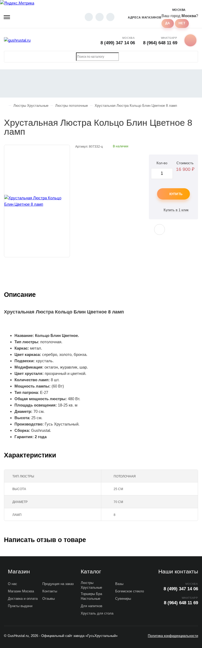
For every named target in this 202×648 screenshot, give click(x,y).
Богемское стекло (129, 591)
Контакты (49, 591)
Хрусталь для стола (97, 613)
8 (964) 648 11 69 (160, 42)
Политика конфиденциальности (173, 636)
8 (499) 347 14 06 (117, 42)
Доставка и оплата (23, 599)
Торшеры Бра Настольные (91, 596)
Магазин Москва (21, 591)
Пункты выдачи (20, 606)
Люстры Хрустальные (91, 585)
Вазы (119, 584)
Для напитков (91, 606)
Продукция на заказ (58, 584)
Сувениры (123, 599)
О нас (12, 584)
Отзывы (48, 599)
